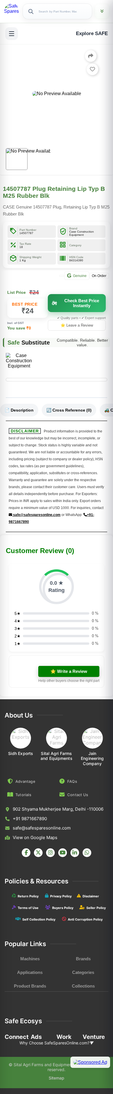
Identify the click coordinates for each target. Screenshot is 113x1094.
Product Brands (30, 985)
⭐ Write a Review (68, 671)
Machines (30, 958)
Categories (83, 972)
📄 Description (19, 410)
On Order (99, 275)
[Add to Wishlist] (92, 69)
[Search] (31, 11)
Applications (30, 972)
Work (64, 1036)
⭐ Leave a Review (77, 325)
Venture (94, 1036)
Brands (83, 958)
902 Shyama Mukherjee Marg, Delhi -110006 (58, 809)
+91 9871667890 (30, 818)
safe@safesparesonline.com (36, 515)
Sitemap (56, 1077)
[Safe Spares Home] (12, 11)
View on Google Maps (35, 837)
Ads (36, 1036)
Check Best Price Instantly (81, 303)
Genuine (77, 275)
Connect (17, 1036)
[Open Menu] (11, 33)
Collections (83, 985)
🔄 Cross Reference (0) (69, 410)
